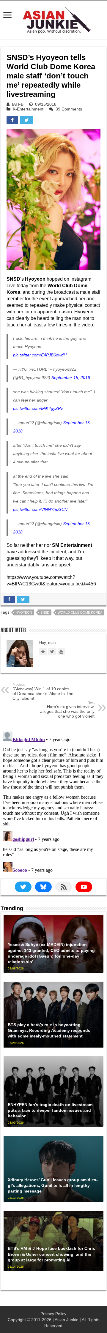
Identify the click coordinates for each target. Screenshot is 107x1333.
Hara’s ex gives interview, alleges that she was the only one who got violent (67, 709)
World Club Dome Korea (80, 612)
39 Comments (69, 109)
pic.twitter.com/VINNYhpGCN (40, 509)
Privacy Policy (53, 1313)
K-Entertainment (28, 109)
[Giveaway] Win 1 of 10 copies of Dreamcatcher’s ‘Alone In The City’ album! (42, 692)
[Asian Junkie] (53, 19)
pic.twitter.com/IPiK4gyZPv (38, 408)
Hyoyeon (24, 612)
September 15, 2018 (70, 377)
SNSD (44, 612)
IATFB (17, 104)
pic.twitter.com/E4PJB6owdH (40, 355)
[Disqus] (53, 803)
